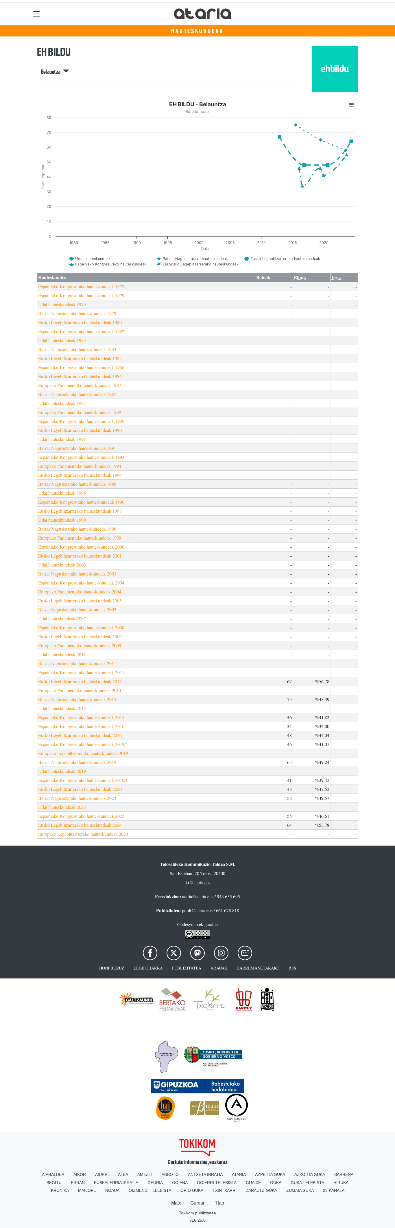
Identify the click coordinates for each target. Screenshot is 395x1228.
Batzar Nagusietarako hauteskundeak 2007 (77, 609)
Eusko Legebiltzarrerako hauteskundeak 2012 (80, 681)
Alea (123, 1174)
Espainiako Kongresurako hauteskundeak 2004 (81, 583)
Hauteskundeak (197, 31)
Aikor (79, 1174)
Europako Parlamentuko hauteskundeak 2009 (79, 645)
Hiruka (340, 1182)
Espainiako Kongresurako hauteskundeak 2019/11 (84, 780)
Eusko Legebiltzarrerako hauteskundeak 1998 (80, 511)
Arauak (219, 968)
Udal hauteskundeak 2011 (62, 654)
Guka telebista (307, 1182)
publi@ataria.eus (197, 910)
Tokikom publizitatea (197, 1213)
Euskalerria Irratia (116, 1182)
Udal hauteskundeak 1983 (62, 340)
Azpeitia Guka (270, 1174)
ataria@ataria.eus (197, 896)
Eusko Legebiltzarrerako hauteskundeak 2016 (80, 735)
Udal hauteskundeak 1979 (62, 304)
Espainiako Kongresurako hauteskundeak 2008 (81, 627)
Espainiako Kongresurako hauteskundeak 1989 (81, 421)
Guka (275, 1182)
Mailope (87, 1190)
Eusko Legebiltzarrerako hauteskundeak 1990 (80, 430)
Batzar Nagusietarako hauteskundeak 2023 (77, 798)
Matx (176, 1202)
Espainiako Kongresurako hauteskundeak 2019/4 (83, 744)
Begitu (54, 1182)
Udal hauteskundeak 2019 (62, 771)
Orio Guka (191, 1190)
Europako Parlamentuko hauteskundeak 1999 (79, 538)
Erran (78, 1182)
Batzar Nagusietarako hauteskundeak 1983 (77, 349)
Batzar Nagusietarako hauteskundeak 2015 (77, 699)
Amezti (144, 1174)
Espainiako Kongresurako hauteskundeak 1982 (81, 331)
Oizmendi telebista (150, 1190)
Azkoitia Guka (309, 1174)
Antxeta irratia (205, 1174)
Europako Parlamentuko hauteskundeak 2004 (79, 592)
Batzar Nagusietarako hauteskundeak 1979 (77, 313)
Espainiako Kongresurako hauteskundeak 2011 (81, 672)
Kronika (60, 1190)
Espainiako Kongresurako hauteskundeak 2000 (81, 547)
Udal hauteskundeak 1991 (62, 439)
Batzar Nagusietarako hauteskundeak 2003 (77, 574)
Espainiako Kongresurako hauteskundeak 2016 (81, 726)
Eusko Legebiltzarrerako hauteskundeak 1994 (80, 475)
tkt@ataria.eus (197, 882)
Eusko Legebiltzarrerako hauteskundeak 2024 (80, 825)
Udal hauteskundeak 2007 (62, 618)
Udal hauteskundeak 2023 (62, 807)
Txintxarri (225, 1190)
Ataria (239, 1174)
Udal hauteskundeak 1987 (62, 403)
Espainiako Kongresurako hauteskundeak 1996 (81, 502)
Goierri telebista (217, 1182)
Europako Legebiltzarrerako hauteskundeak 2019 (83, 753)
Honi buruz (111, 968)
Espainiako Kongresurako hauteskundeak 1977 (81, 286)
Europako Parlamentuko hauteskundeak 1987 (79, 385)
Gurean (198, 1202)
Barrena (343, 1174)
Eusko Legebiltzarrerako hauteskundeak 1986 (80, 376)
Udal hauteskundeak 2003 (62, 565)
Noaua (112, 1190)
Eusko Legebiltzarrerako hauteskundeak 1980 (80, 322)
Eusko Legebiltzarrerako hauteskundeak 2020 (80, 789)
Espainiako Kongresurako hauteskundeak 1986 (81, 367)
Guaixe (253, 1182)
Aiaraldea (53, 1174)
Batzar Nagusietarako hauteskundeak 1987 (77, 394)
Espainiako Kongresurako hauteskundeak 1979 (81, 295)
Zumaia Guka (300, 1190)
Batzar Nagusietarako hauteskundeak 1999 (77, 529)
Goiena (180, 1182)
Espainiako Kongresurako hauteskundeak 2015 (81, 717)
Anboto (170, 1174)
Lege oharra (148, 968)
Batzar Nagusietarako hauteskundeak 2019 (77, 762)
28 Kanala (333, 1190)
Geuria (155, 1182)
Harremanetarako (258, 968)
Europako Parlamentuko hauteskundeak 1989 (79, 412)
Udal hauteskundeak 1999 (62, 520)
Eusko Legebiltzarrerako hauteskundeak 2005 (80, 600)
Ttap (219, 1202)
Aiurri (102, 1174)
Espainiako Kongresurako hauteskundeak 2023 (81, 816)
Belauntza (52, 71)
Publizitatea (186, 968)
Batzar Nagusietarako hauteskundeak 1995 (77, 484)
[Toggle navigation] (36, 14)
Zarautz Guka (261, 1190)
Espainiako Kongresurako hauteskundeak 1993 (81, 457)
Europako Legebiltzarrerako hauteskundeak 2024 (83, 834)
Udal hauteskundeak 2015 (62, 708)
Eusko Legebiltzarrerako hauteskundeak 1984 (80, 358)
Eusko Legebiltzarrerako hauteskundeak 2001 (80, 556)
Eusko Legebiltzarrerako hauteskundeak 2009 (80, 636)
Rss (292, 968)
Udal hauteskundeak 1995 (62, 493)
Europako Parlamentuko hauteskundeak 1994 (79, 466)
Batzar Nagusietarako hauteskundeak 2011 (77, 663)
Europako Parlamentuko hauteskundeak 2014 (79, 690)
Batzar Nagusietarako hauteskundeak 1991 (77, 448)
